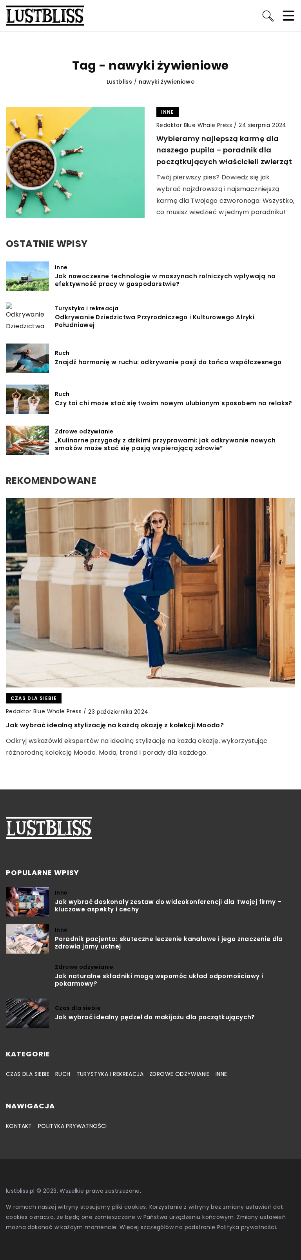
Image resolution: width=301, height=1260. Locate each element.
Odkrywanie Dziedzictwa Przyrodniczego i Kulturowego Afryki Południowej (154, 321)
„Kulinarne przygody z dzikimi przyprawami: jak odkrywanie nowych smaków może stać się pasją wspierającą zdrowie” (165, 444)
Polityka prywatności (72, 1126)
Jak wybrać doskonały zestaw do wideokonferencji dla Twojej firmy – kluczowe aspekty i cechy (168, 905)
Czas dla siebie (27, 1074)
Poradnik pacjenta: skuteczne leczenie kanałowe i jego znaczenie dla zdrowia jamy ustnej (169, 942)
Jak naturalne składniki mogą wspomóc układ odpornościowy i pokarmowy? (159, 980)
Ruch (63, 1074)
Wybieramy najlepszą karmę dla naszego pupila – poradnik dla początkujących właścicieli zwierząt (224, 150)
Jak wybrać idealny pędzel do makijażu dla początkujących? (155, 1017)
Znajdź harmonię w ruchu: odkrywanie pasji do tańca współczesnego (168, 362)
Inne (221, 1074)
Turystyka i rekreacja (109, 1074)
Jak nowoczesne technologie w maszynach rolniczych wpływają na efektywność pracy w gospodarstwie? (165, 280)
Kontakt (19, 1126)
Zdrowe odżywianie (179, 1074)
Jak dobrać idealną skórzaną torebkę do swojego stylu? (101, 725)
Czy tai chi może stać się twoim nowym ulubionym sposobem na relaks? (173, 403)
